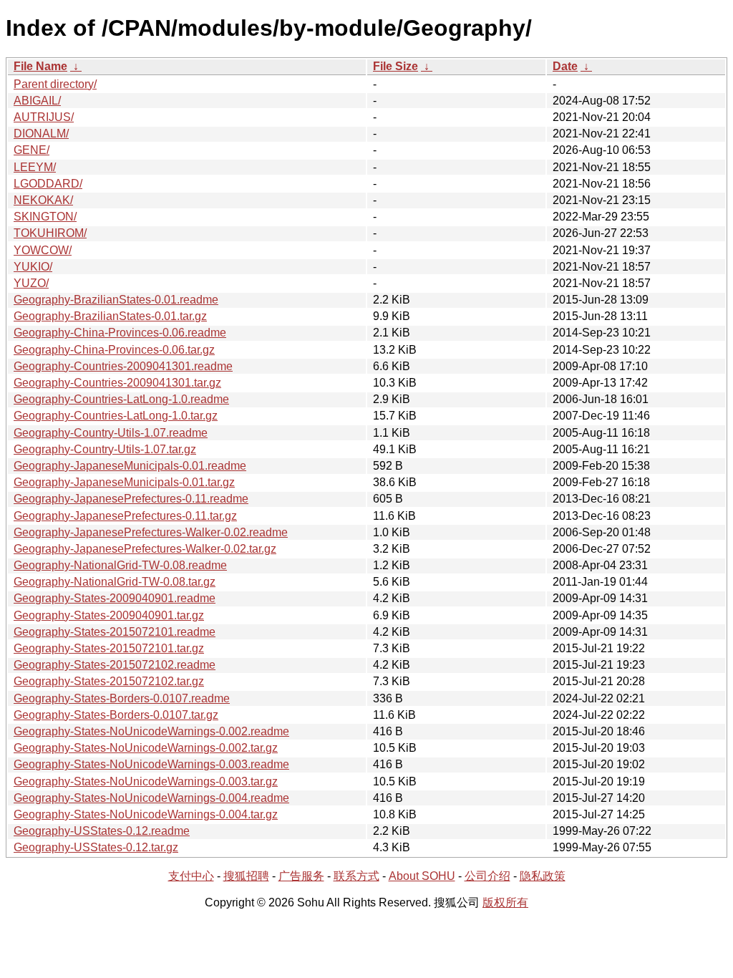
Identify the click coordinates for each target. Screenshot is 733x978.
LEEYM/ (35, 167)
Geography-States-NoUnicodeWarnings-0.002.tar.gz (146, 748)
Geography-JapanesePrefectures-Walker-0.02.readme (151, 532)
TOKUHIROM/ (50, 233)
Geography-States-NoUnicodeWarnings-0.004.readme (151, 798)
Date (565, 66)
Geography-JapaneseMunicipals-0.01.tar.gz (124, 482)
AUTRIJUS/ (44, 117)
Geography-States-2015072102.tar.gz (109, 681)
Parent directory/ (55, 84)
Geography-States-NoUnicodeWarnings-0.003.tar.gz (146, 781)
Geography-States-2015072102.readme (114, 665)
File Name (40, 66)
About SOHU (422, 876)
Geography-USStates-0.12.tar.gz (96, 847)
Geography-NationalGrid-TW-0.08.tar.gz (114, 582)
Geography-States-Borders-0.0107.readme (122, 698)
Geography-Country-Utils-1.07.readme (111, 433)
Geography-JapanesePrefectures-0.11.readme (131, 499)
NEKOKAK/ (43, 200)
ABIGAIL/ (37, 101)
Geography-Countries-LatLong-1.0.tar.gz (116, 416)
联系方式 (356, 876)
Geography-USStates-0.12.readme (102, 831)
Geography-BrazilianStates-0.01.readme (116, 300)
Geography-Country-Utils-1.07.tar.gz (105, 449)
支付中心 (191, 876)
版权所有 (505, 902)
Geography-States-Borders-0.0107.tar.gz (116, 715)
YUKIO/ (33, 267)
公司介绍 (487, 876)
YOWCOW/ (43, 250)
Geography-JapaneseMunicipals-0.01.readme (130, 466)
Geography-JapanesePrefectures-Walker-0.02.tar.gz (145, 549)
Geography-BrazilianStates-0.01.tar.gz (110, 316)
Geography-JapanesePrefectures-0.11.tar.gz (125, 516)
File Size (395, 66)
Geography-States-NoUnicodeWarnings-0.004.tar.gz (146, 814)
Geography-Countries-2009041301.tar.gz (117, 383)
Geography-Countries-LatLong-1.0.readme (121, 399)
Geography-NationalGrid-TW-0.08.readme (120, 565)
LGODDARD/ (48, 184)
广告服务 (301, 876)
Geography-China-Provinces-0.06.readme (120, 332)
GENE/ (31, 150)
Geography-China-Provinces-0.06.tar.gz (114, 350)
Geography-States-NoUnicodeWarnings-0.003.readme (151, 764)
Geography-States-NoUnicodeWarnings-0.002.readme (151, 731)
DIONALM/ (41, 133)
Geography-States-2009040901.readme (114, 598)
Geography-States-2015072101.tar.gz (109, 648)
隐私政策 (542, 876)
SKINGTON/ (45, 216)
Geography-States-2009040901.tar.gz (109, 615)
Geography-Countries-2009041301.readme (123, 366)
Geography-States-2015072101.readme (114, 632)
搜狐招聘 (246, 876)
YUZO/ (31, 283)
